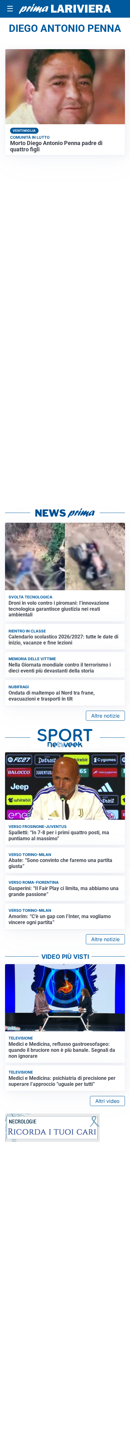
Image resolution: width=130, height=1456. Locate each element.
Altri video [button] (107, 1101)
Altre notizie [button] (105, 716)
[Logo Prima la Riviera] (65, 9)
